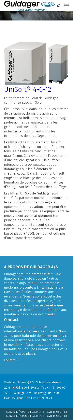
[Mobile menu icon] (66, 5)
